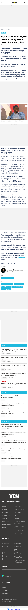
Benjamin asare (19, 284)
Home (2, 29)
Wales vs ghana (5, 286)
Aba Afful (17, 44)
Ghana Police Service (7, 277)
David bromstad (5, 289)
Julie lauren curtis (17, 286)
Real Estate (3, 377)
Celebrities (3, 387)
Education (3, 361)
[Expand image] (26, 106)
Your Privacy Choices (15, 609)
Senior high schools (7, 284)
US (2, 436)
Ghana (8, 29)
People (2, 353)
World (2, 452)
